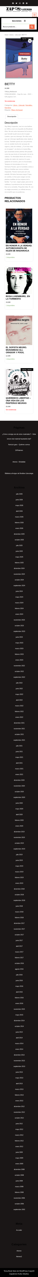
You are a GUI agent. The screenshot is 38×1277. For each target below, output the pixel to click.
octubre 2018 (19, 895)
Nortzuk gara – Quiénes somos (19, 444)
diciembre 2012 (19, 1106)
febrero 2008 (19, 1192)
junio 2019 (19, 860)
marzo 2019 (19, 872)
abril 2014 (19, 1038)
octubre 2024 (19, 580)
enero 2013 (19, 1101)
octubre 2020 (19, 791)
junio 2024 (19, 591)
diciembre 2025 (19, 534)
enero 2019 (19, 883)
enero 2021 (19, 774)
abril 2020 (19, 814)
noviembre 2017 (19, 929)
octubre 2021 (19, 734)
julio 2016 (19, 975)
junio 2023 (19, 637)
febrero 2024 (19, 608)
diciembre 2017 (19, 923)
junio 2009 (19, 1152)
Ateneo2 (19, 1256)
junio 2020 (19, 803)
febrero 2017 (19, 957)
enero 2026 (19, 528)
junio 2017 (19, 940)
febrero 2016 (19, 998)
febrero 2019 (19, 877)
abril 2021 (19, 763)
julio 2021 (19, 746)
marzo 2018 (19, 912)
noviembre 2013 (19, 1060)
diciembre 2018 (19, 889)
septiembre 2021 (19, 740)
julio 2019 (19, 854)
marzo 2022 (19, 706)
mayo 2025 (19, 557)
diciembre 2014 (19, 1020)
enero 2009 (19, 1164)
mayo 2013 (19, 1078)
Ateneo (19, 1251)
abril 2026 (19, 511)
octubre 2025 (19, 540)
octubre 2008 (19, 1175)
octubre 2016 (19, 963)
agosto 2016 (19, 969)
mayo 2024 (19, 597)
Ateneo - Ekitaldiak (19, 462)
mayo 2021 (19, 757)
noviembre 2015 (19, 1009)
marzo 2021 (19, 769)
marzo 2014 (19, 1043)
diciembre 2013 (19, 1055)
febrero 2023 (19, 654)
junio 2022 (19, 688)
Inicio (6, 35)
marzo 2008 (19, 1186)
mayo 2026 (19, 505)
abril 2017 (19, 946)
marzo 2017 (19, 952)
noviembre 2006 (19, 1198)
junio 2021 (19, 751)
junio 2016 (19, 980)
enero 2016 (19, 1003)
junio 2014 (19, 1032)
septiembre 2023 (19, 631)
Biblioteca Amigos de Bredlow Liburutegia (19, 473)
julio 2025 (19, 545)
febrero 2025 (19, 563)
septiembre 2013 (19, 1066)
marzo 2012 (19, 1135)
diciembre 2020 (19, 780)
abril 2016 (19, 992)
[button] (30, 41)
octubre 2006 (19, 1204)
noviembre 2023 (19, 620)
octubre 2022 (19, 671)
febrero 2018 (19, 917)
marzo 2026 (19, 517)
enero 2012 (19, 1146)
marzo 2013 (19, 1089)
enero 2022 (19, 717)
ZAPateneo (19, 450)
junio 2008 (19, 1181)
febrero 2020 (19, 820)
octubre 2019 (19, 843)
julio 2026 (19, 494)
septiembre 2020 (19, 797)
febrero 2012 (19, 1141)
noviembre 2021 (19, 729)
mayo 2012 (19, 1129)
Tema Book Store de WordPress (16, 1271)
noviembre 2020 (19, 786)
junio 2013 (19, 1072)
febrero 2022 (19, 711)
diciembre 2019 (19, 832)
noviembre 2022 (19, 666)
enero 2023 (19, 660)
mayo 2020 (19, 809)
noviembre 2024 (19, 574)
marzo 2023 (19, 648)
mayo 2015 (19, 1015)
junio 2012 (19, 1123)
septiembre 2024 (19, 585)
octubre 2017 (19, 935)
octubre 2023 (19, 625)
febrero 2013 (19, 1095)
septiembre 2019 (19, 849)
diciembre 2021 (19, 723)
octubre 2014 (19, 1026)
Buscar (32, 26)
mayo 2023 (19, 643)
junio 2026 (19, 500)
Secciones (16, 21)
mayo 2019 (19, 866)
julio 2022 (19, 683)
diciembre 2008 (19, 1169)
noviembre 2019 (19, 837)
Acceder (19, 1230)
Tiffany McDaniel (17, 110)
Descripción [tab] (11, 116)
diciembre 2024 (19, 568)
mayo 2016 (19, 986)
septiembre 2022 (19, 677)
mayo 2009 (19, 1158)
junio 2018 (19, 906)
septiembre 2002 (19, 1209)
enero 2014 (19, 1049)
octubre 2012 (19, 1118)
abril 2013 (19, 1083)
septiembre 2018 (19, 900)
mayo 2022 (19, 694)
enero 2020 (19, 826)
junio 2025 (19, 551)
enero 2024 (19, 614)
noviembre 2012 (19, 1112)
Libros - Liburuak (15, 35)
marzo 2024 (19, 603)
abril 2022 (19, 700)
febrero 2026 (19, 522)
